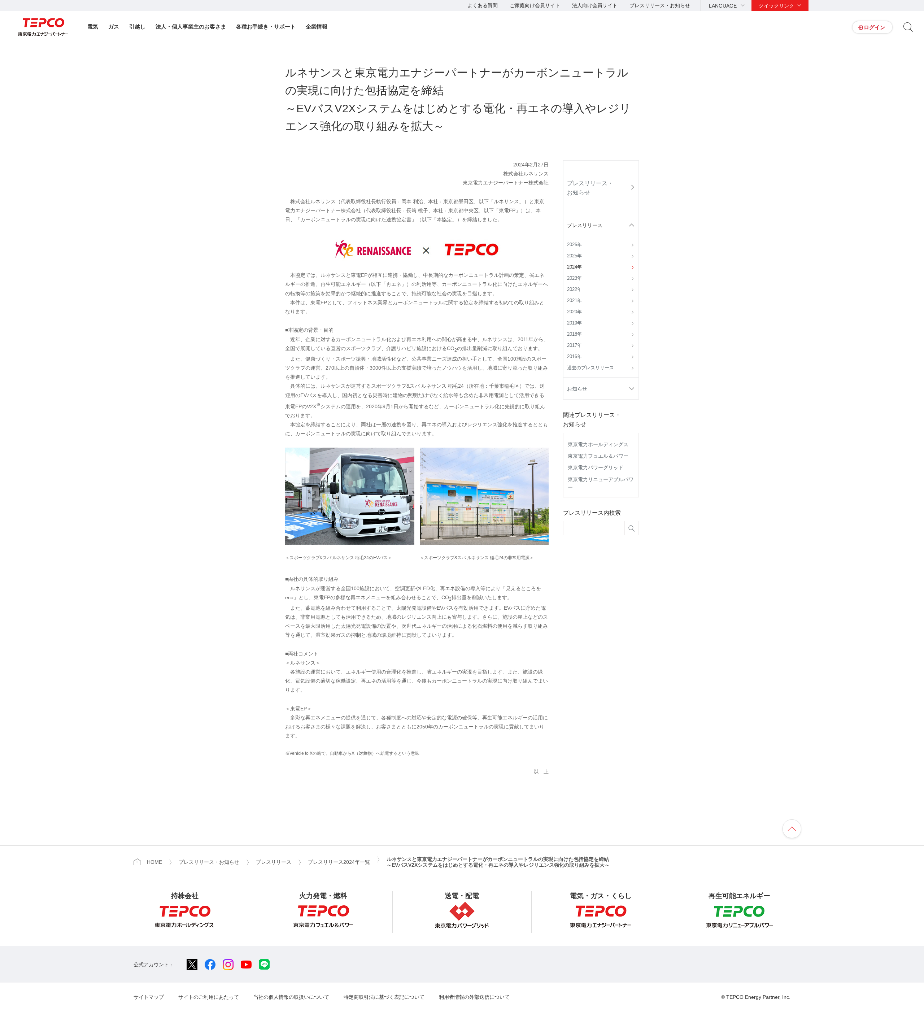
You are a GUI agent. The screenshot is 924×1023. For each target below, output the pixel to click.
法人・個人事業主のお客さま (191, 26)
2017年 (574, 345)
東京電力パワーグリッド (595, 467)
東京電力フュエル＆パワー (598, 456)
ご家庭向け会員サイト (535, 5)
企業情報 (316, 26)
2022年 (574, 289)
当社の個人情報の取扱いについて (291, 997)
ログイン (874, 27)
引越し (137, 26)
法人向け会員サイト (595, 5)
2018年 (574, 334)
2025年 (574, 255)
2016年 (574, 356)
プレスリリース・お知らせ (659, 5)
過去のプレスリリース (590, 367)
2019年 (574, 323)
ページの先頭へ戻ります (792, 828)
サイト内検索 (908, 27)
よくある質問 (482, 5)
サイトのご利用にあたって (208, 997)
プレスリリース (584, 225)
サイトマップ (149, 997)
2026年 (574, 244)
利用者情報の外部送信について (474, 997)
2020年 (574, 311)
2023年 (574, 278)
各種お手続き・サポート (266, 26)
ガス (113, 26)
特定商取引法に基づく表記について (384, 997)
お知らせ (577, 389)
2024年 (574, 267)
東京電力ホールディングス (598, 444)
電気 (92, 26)
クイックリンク (776, 6)
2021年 (574, 300)
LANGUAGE (723, 6)
